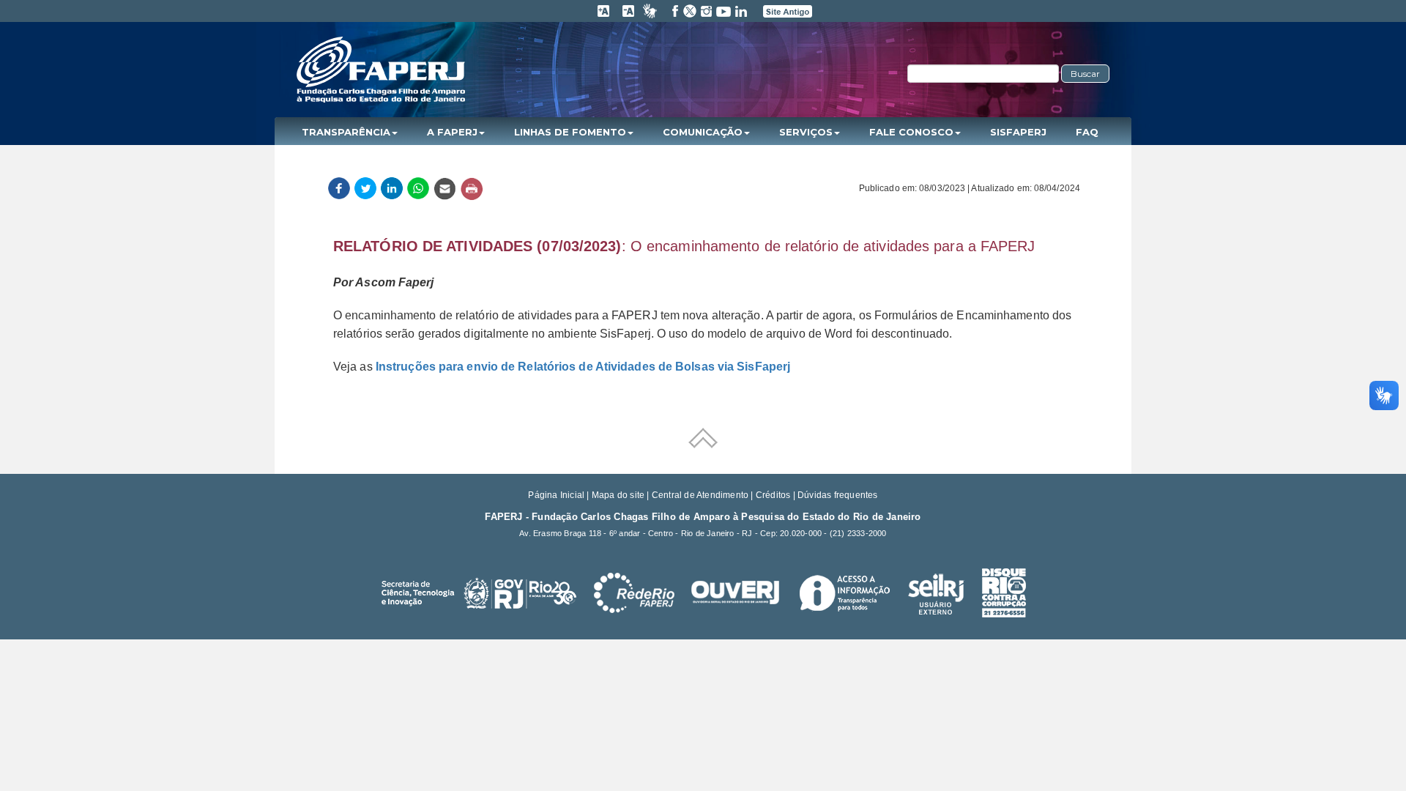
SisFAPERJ (1018, 132)
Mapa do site (618, 495)
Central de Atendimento (700, 495)
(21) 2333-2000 (858, 533)
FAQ (1087, 132)
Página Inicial (556, 495)
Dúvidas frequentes (837, 495)
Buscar (1085, 73)
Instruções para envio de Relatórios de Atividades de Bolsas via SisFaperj (583, 366)
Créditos (773, 495)
